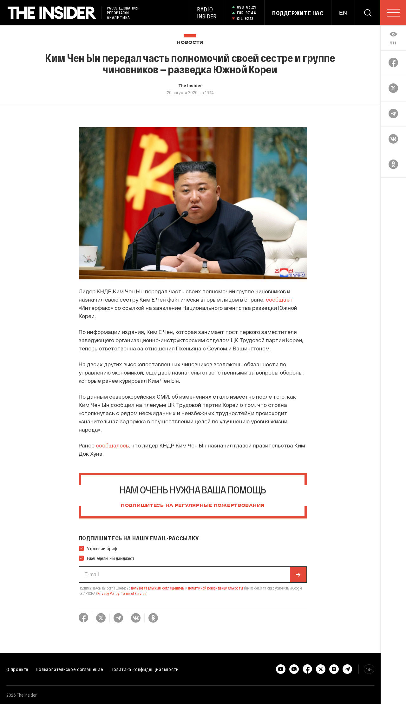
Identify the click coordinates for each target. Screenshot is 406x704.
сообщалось (112, 445)
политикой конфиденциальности (215, 588)
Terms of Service (133, 593)
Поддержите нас (298, 13)
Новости (190, 42)
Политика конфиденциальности (145, 669)
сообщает (279, 299)
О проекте (17, 669)
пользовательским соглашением (158, 588)
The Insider (190, 85)
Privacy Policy (108, 593)
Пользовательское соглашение (69, 669)
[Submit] (298, 574)
